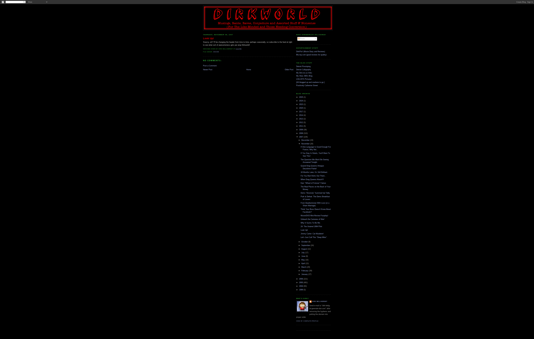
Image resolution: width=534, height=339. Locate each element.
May (303, 260)
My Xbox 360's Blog (304, 76)
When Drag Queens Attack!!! (312, 179)
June (303, 256)
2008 (301, 133)
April (303, 263)
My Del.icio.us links (304, 73)
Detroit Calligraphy (303, 70)
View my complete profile (307, 321)
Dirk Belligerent (319, 301)
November (305, 144)
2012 (301, 122)
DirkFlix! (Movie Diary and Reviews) (310, 51)
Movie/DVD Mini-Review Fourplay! (314, 216)
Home (248, 70)
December (305, 140)
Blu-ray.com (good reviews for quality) (311, 55)
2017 (301, 112)
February (305, 271)
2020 (301, 108)
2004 (301, 286)
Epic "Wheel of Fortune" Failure (313, 183)
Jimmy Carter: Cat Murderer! (312, 234)
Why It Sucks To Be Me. (311, 223)
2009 (301, 130)
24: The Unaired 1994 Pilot (311, 226)
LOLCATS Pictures (304, 79)
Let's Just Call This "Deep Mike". (314, 237)
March (304, 267)
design (216, 52)
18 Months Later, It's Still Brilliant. (314, 172)
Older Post (289, 70)
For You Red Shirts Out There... (313, 176)
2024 (301, 101)
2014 (301, 115)
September (306, 245)
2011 (301, 126)
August (304, 249)
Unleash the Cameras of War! (312, 219)
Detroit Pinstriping (303, 66)
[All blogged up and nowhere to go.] (310, 82)
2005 (301, 282)
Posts (302, 39)
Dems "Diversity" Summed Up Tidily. (315, 193)
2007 (301, 137)
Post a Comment (210, 66)
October (304, 242)
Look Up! (208, 38)
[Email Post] (242, 49)
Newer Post (207, 70)
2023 (301, 104)
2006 (301, 279)
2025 (301, 97)
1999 (301, 290)
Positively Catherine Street (307, 85)
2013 (301, 119)
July (303, 253)
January (304, 274)
